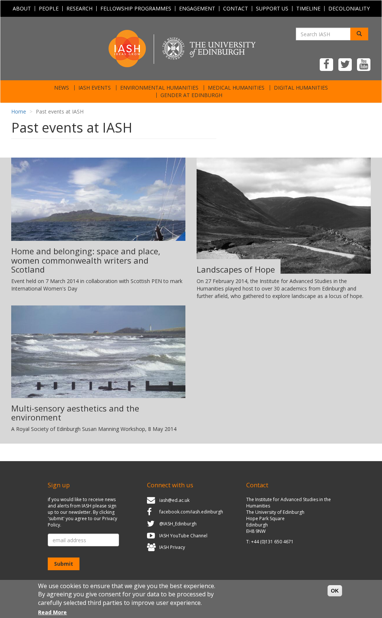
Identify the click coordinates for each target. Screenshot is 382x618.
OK (335, 591)
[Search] (359, 34)
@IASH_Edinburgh (178, 524)
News (61, 87)
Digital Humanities (301, 87)
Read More (52, 612)
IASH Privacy (172, 547)
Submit (63, 563)
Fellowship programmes (135, 8)
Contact (235, 8)
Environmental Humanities (159, 87)
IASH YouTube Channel (183, 535)
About (22, 8)
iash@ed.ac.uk (174, 500)
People (49, 8)
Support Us (272, 8)
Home (18, 111)
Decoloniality (349, 8)
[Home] (191, 48)
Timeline (308, 8)
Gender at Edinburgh (191, 95)
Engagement (197, 8)
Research (79, 8)
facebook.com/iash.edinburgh (191, 512)
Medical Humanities (236, 87)
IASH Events (94, 87)
